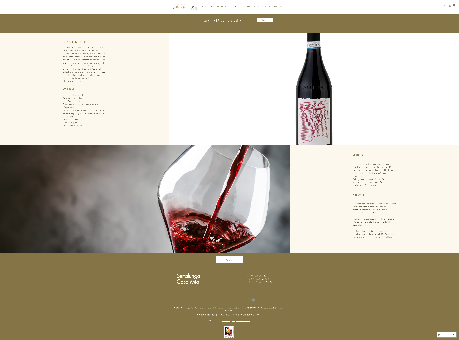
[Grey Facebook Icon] (248, 300)
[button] (454, 4)
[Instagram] (450, 5)
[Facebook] (445, 5)
